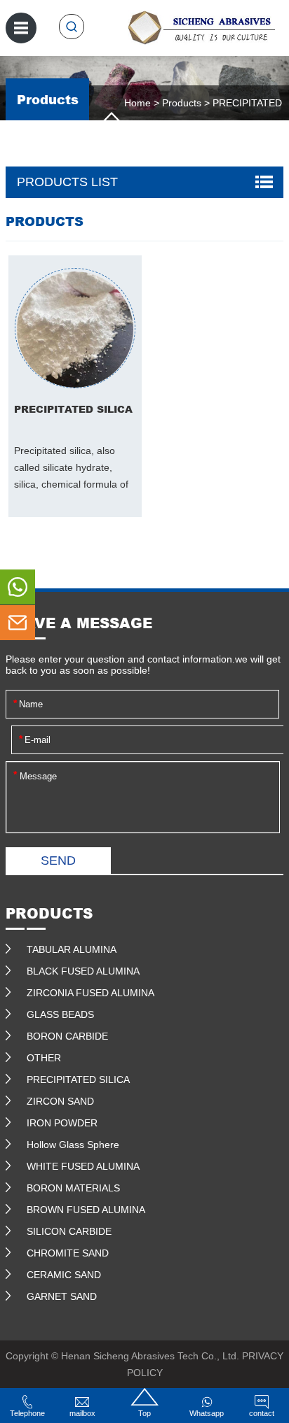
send (58, 861)
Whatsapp (206, 1413)
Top (144, 1413)
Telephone (27, 1413)
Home (137, 102)
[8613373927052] (17, 586)
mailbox (82, 1413)
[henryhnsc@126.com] (17, 622)
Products (181, 102)
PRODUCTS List (67, 182)
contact (261, 1413)
